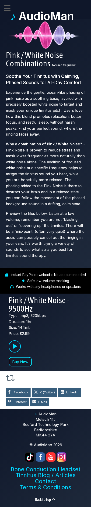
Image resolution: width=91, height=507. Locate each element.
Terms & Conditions (45, 487)
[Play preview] (15, 346)
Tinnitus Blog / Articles (46, 475)
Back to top (43, 499)
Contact (45, 481)
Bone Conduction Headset (45, 469)
